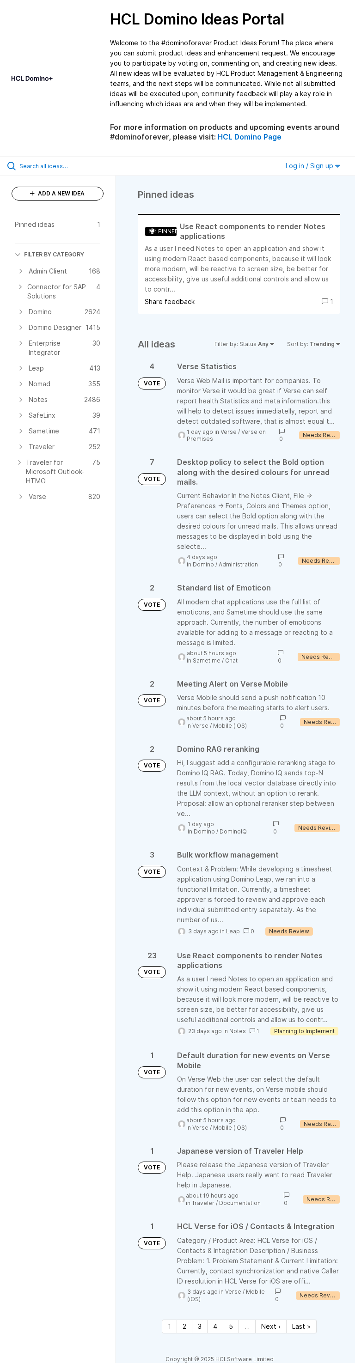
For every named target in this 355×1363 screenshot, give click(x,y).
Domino (203, 564)
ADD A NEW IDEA (61, 193)
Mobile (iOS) (230, 725)
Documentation (240, 1202)
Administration (238, 564)
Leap (233, 931)
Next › (271, 1326)
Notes (237, 1031)
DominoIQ (233, 831)
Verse (228, 431)
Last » (301, 1326)
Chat (231, 660)
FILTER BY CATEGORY (54, 254)
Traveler (203, 1202)
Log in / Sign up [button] (310, 166)
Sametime (206, 660)
